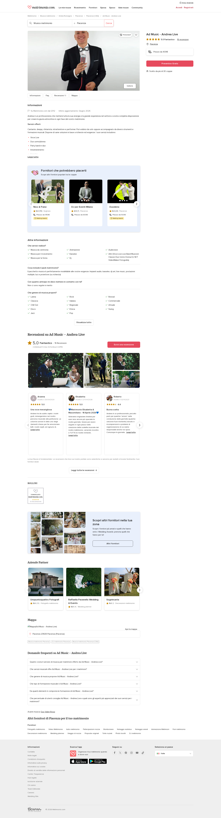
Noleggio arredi (141, 729)
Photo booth (121, 733)
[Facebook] (114, 752)
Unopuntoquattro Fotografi (44, 599)
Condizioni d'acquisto (36, 759)
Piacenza (79, 16)
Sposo (112, 7)
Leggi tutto (33, 157)
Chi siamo (32, 785)
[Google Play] (98, 763)
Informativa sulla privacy (37, 763)
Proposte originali (92, 733)
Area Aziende (187, 3)
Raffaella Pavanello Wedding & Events (83, 601)
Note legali (32, 755)
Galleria (130, 86)
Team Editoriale (34, 789)
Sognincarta (112, 599)
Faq (47, 95)
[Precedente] (31, 204)
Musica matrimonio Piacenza (38, 642)
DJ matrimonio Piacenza (61, 642)
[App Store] (79, 763)
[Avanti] (136, 204)
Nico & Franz (40, 206)
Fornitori (93, 7)
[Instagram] (131, 752)
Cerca (109, 23)
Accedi (179, 7)
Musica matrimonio (48, 16)
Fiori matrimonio (179, 729)
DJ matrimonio (135, 733)
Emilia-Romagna (65, 16)
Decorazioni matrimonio (37, 733)
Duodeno (114, 206)
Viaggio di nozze (74, 733)
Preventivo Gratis (170, 63)
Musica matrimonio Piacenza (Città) (85, 642)
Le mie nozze (65, 7)
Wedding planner (57, 733)
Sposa (103, 7)
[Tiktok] (142, 752)
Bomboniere (108, 729)
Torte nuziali (107, 733)
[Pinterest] (126, 752)
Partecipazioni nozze (91, 729)
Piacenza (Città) (93, 16)
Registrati (188, 7)
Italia (163, 753)
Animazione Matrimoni (160, 729)
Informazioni (35, 95)
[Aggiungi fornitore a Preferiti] (136, 35)
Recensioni (60, 95)
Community (137, 7)
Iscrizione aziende (35, 781)
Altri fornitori (113, 543)
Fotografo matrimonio (36, 729)
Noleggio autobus (124, 729)
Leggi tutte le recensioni (82, 470)
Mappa (75, 95)
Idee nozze (123, 7)
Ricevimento (80, 7)
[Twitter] (120, 752)
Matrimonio (32, 16)
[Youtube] (137, 752)
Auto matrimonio (73, 729)
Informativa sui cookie (36, 767)
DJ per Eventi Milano (82, 206)
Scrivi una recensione (124, 344)
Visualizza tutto (83, 322)
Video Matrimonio (55, 729)
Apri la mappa (131, 629)
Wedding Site (33, 796)
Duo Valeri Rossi (48, 712)
